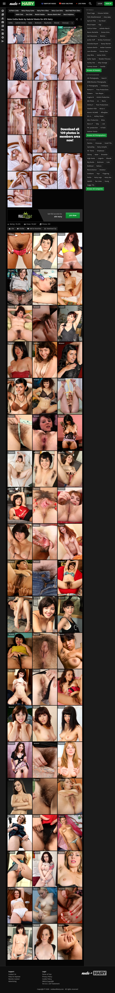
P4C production (92, 128)
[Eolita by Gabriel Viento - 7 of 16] (44, 98)
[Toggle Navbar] (4, 3)
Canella (102, 67)
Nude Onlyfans (66, 3)
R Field (103, 128)
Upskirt (89, 181)
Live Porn (82, 4)
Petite (89, 177)
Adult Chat (19, 14)
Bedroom (38, 23)
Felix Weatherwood (94, 17)
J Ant (103, 124)
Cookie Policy (47, 979)
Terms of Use (47, 974)
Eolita (11, 23)
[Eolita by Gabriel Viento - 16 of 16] (19, 198)
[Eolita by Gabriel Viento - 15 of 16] (44, 180)
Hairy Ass (108, 177)
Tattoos (99, 166)
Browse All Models (93, 70)
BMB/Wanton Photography (96, 82)
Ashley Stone (99, 116)
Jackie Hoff (91, 40)
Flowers (90, 93)
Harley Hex (91, 63)
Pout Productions (102, 105)
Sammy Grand (92, 67)
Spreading (90, 147)
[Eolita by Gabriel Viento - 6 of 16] (19, 89)
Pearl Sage (91, 13)
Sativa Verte (101, 55)
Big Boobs (47, 23)
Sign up (108, 4)
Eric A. (89, 116)
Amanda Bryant (92, 44)
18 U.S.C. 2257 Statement (51, 984)
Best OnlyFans (69, 14)
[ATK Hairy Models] (3, 18)
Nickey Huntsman (104, 40)
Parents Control (13, 979)
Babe (30, 23)
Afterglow (104, 112)
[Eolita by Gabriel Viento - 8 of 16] (69, 98)
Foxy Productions (102, 90)
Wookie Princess (105, 59)
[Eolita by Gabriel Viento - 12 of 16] (44, 162)
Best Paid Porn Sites (73, 11)
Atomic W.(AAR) (92, 112)
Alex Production (92, 120)
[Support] (3, 37)
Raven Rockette (92, 32)
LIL (98, 101)
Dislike (21, 229)
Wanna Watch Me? (54, 14)
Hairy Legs (98, 177)
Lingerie (101, 158)
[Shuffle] (76, 19)
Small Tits (108, 143)
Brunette (104, 155)
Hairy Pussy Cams (27, 11)
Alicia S (102, 109)
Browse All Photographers (96, 135)
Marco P (90, 124)
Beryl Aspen (91, 25)
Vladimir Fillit (92, 109)
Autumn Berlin (92, 47)
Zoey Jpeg (107, 17)
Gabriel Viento (20, 23)
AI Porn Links (14, 11)
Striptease (100, 151)
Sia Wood (102, 21)
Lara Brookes (92, 51)
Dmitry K (90, 105)
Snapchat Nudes (50, 4)
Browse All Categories (95, 189)
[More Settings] (81, 19)
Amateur (103, 170)
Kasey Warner (106, 44)
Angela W (90, 97)
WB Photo (90, 101)
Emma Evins (105, 32)
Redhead (90, 166)
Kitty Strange (102, 63)
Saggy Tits (90, 185)
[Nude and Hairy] (22, 3)
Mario (104, 101)
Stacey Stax (103, 51)
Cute (108, 162)
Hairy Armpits (102, 147)
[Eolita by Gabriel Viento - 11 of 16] (19, 153)
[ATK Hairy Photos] (3, 11)
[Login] (3, 30)
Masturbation (92, 170)
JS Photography (92, 86)
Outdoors (90, 174)
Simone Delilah (103, 13)
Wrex (103, 120)
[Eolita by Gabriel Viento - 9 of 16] (19, 116)
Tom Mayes (99, 93)
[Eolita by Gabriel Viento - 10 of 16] (44, 135)
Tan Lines (98, 181)
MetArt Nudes (40, 14)
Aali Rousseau (92, 36)
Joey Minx (90, 55)
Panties (89, 143)
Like (12, 229)
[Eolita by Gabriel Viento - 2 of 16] (44, 35)
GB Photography (93, 78)
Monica (102, 36)
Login (100, 4)
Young (107, 181)
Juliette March (104, 28)
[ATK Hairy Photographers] (3, 22)
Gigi (99, 25)
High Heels (91, 158)
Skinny (89, 155)
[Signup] (3, 34)
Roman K (90, 90)
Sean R (103, 78)
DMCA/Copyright (48, 981)
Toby (97, 124)
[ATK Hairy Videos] (3, 15)
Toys (98, 174)
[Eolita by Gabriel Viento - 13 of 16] (69, 171)
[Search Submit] (90, 3)
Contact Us (12, 974)
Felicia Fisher (92, 28)
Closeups (65, 23)
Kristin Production (103, 97)
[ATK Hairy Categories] (3, 26)
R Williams (104, 86)
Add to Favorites (35, 229)
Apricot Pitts (91, 21)
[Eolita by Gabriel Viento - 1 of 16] (19, 35)
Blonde (56, 23)
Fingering (106, 174)
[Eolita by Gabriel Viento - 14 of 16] (19, 180)
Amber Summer (105, 47)
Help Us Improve (14, 977)
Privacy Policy (47, 977)
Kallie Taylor (91, 59)
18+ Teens (90, 151)
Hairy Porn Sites (43, 11)
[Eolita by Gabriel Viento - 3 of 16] (19, 62)
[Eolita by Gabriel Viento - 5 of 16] (69, 62)
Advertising (12, 981)
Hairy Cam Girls (57, 11)
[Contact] (3, 41)
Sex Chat (29, 14)
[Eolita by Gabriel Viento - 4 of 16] (44, 62)
